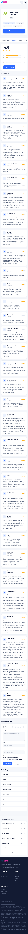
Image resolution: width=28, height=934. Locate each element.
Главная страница (5, 7)
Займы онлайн (4, 874)
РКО (16, 880)
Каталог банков (19, 874)
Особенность (12, 848)
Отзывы (14, 40)
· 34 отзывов (17, 20)
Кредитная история (12, 838)
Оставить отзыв (9, 67)
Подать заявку (14, 31)
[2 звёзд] (15, 727)
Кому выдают (12, 833)
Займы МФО (13, 7)
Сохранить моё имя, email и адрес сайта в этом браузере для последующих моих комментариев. (13, 757)
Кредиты (17, 876)
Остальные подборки (12, 853)
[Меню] (25, 2)
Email (4, 749)
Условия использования (10, 930)
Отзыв (5, 730)
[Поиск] (21, 2)
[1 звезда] (12, 727)
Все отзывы (4, 891)
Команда (3, 896)
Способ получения (12, 824)
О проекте (3, 893)
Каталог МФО (4, 876)
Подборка (12, 843)
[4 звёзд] (21, 727)
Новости (21, 40)
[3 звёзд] (18, 727)
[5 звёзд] (23, 727)
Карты (16, 878)
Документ (12, 828)
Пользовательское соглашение (8, 904)
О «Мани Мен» (6, 40)
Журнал (3, 889)
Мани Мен (18, 7)
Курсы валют (18, 882)
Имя (4, 742)
